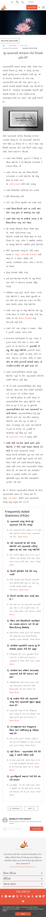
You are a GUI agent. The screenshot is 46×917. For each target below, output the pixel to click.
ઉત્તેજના (33, 254)
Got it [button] (23, 914)
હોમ (4, 46)
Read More (22, 536)
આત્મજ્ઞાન (12, 498)
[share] (12, 2)
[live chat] (17, 2)
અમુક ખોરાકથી (22, 254)
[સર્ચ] (39, 7)
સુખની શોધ (32, 7)
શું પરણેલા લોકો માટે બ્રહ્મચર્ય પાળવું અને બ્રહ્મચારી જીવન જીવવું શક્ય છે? (23, 702)
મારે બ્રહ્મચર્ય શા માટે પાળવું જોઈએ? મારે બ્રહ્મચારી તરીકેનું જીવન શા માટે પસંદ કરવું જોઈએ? (23, 546)
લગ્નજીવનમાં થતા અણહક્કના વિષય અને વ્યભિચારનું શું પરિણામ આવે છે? (23, 730)
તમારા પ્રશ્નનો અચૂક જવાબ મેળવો (22, 867)
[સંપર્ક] (23, 2)
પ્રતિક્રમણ (14, 184)
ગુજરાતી (31, 2)
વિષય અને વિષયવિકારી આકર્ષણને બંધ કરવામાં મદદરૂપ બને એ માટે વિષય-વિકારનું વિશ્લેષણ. (23, 624)
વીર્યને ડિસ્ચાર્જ (25, 318)
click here (23, 909)
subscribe (36, 829)
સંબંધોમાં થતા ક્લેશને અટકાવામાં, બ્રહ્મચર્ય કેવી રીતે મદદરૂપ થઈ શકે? (23, 673)
